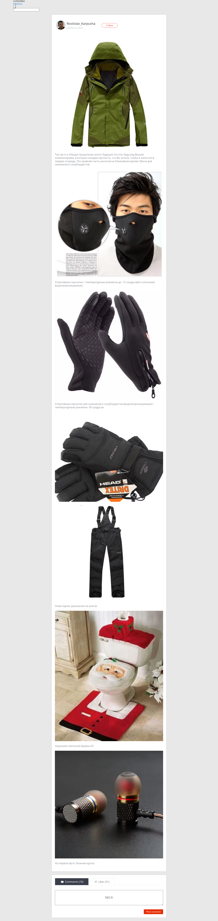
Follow (109, 25)
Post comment (153, 911)
